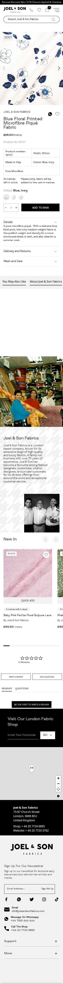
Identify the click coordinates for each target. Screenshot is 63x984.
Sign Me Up (47, 889)
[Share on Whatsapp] (50, 114)
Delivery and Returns (17, 251)
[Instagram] (44, 899)
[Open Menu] (56, 10)
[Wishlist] (39, 10)
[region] (31, 773)
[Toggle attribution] (58, 796)
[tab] (16, 677)
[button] (31, 769)
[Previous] (45, 539)
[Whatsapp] (19, 899)
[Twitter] (32, 899)
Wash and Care (13, 261)
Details (8, 222)
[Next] (55, 539)
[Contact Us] (31, 10)
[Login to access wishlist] (57, 114)
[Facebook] (6, 899)
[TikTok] (57, 899)
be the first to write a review (31, 704)
